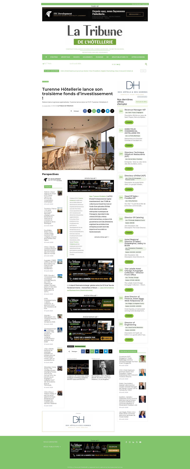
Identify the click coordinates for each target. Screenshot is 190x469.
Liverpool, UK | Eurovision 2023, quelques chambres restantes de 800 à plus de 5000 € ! (78, 377)
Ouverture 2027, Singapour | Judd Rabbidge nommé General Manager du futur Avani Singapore (128, 360)
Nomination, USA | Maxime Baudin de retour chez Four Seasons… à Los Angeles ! (101, 377)
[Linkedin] (99, 111)
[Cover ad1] (90, 330)
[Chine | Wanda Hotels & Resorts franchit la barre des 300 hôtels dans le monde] (59, 248)
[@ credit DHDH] (95, 21)
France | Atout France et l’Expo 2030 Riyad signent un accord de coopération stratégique (50, 197)
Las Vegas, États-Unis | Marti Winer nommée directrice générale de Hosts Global (127, 414)
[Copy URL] (112, 111)
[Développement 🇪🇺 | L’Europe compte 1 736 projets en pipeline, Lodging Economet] (59, 330)
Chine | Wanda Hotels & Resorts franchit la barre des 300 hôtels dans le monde (50, 250)
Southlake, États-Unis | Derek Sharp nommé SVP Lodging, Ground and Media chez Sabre (50, 235)
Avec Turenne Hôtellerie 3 (98, 196)
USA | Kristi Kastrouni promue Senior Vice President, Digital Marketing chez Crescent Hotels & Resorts (128, 373)
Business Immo (80, 346)
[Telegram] (108, 111)
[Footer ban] (95, 450)
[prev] (141, 71)
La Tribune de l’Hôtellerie (65, 106)
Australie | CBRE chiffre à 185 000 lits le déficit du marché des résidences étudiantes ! (50, 264)
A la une (45, 81)
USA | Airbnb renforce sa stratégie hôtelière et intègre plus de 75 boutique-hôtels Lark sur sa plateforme (49, 354)
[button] (136, 64)
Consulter (129, 122)
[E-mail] (103, 111)
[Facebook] (112, 64)
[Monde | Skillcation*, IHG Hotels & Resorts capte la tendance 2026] (59, 316)
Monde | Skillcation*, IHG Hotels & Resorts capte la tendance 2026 (50, 318)
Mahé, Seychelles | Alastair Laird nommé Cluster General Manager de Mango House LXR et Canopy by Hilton (128, 386)
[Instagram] (114, 64)
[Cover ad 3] (90, 314)
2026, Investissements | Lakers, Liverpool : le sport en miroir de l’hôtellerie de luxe (50, 303)
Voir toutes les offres (141, 101)
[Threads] (119, 64)
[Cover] (90, 194)
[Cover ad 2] (90, 260)
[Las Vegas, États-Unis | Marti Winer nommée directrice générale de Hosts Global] (142, 414)
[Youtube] (117, 64)
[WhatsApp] (94, 111)
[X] (116, 64)
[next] (145, 71)
